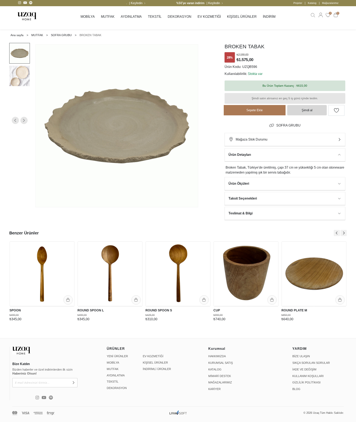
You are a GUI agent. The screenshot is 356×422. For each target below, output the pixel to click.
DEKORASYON (179, 16)
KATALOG (214, 369)
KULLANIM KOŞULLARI (308, 376)
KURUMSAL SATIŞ (220, 362)
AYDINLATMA (131, 16)
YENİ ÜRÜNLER (117, 356)
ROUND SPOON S (158, 310)
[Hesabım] (320, 17)
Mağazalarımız (330, 3)
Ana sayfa (17, 35)
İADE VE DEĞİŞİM (304, 369)
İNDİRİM (269, 16)
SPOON (15, 310)
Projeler (297, 3)
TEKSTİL (155, 16)
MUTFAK (108, 16)
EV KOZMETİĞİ (209, 16)
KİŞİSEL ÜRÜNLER (242, 16)
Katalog (312, 3)
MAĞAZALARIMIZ (220, 382)
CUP (216, 310)
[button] (15, 120)
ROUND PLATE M (294, 310)
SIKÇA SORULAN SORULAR (311, 362)
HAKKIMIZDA (217, 356)
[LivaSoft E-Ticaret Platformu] (178, 413)
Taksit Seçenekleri (242, 198)
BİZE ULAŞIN (301, 356)
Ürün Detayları (239, 154)
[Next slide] (344, 233)
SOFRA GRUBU (288, 125)
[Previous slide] (337, 233)
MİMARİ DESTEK (219, 376)
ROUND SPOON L (90, 310)
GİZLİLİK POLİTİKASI (306, 382)
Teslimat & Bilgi (240, 213)
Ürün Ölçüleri (238, 183)
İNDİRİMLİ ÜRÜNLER (157, 369)
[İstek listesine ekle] (68, 246)
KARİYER (214, 389)
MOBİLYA (88, 16)
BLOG (296, 389)
